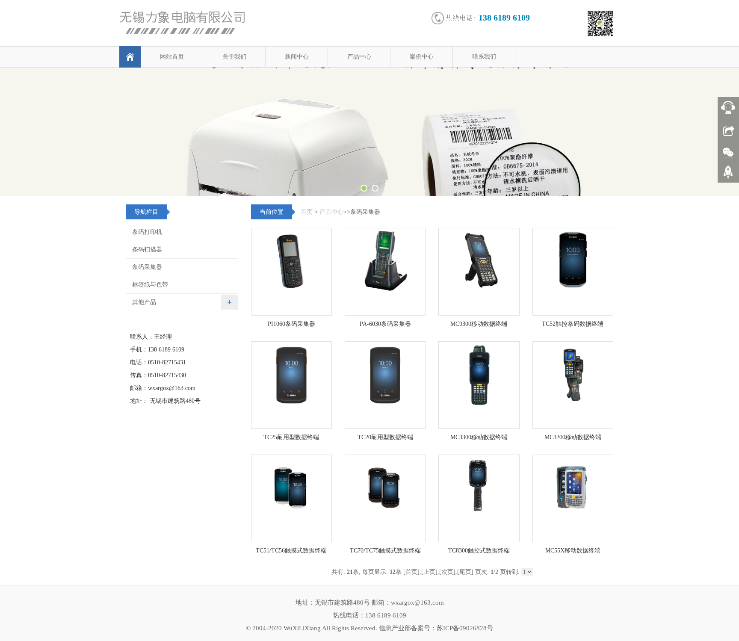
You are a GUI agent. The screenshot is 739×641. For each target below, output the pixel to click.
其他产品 (144, 302)
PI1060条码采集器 (291, 324)
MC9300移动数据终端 (478, 324)
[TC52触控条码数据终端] (572, 272)
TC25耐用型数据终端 (291, 437)
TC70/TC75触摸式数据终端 (385, 550)
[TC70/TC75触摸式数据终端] (385, 498)
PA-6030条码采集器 (385, 324)
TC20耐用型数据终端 (385, 437)
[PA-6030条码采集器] (385, 272)
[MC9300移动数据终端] (478, 272)
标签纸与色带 (150, 284)
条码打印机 (147, 232)
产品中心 (359, 56)
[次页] (447, 572)
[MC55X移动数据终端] (572, 498)
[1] (369, 132)
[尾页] (465, 572)
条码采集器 (147, 267)
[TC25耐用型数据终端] (291, 385)
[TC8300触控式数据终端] (478, 498)
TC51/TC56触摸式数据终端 (291, 550)
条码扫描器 (147, 249)
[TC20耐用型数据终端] (385, 385)
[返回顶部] (728, 175)
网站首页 (172, 56)
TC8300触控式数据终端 (479, 550)
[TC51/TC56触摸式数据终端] (291, 498)
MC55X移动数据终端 (572, 550)
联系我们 (484, 56)
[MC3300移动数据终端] (478, 385)
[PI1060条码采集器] (291, 272)
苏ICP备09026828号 (465, 628)
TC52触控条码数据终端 (572, 324)
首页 (307, 212)
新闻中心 (297, 56)
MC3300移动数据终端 (478, 437)
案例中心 (422, 56)
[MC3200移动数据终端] (572, 385)
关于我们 (234, 56)
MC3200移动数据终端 (572, 437)
